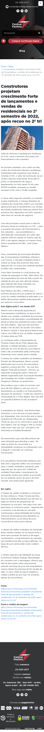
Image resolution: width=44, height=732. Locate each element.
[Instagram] (22, 10)
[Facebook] (17, 10)
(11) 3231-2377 (22, 669)
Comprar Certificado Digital (25, 41)
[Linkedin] (26, 10)
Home (3, 66)
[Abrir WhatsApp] (38, 726)
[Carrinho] (3, 41)
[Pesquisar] (39, 33)
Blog (11, 66)
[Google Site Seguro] (38, 718)
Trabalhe (22, 674)
